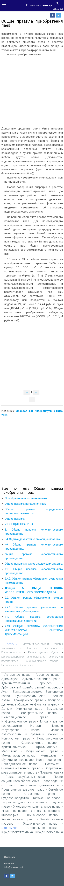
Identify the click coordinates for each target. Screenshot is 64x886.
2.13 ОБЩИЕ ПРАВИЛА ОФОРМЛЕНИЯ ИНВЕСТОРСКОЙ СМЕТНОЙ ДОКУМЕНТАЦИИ (34, 630)
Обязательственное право (20, 768)
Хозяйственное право (17, 819)
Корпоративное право (39, 742)
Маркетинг (9, 751)
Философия (9, 815)
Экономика (9, 828)
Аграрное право (48, 674)
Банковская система (28, 691)
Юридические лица (49, 832)
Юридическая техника (17, 832)
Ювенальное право (42, 828)
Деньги (6, 708)
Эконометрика (36, 656)
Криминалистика (13, 747)
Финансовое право (42, 815)
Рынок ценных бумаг (43, 652)
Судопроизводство (15, 798)
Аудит (5, 691)
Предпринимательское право (23, 789)
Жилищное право (29, 708)
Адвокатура (9, 679)
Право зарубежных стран (25, 776)
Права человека (51, 772)
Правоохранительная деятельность (32, 785)
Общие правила (15, 518)
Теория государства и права (23, 802)
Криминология (46, 747)
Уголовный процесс (45, 810)
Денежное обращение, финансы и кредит (31, 704)
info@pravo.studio (14, 867)
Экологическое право (40, 823)
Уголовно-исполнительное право (37, 806)
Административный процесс (26, 683)
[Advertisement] (32, 91)
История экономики (36, 644)
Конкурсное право (15, 738)
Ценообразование (12, 656)
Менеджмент (50, 755)
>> (61, 8)
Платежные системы (41, 648)
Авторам (9, 863)
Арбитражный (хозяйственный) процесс (30, 687)
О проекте (10, 857)
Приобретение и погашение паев (26, 498)
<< (54, 8)
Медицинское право (42, 751)
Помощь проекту (39, 5)
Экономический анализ (16, 665)
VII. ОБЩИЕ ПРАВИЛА (19, 524)
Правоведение (52, 781)
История (36, 725)
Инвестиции (11, 644)
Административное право (41, 679)
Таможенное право (46, 798)
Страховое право (39, 793)
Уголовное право (14, 810)
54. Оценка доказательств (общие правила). (33, 539)
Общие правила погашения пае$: (25, 503)
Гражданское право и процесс (37, 700)
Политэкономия (11, 652)
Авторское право (17, 674)
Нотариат (52, 764)
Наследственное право (19, 764)
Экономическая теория (42, 661)
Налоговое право (48, 759)
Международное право (18, 755)
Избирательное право (39, 713)
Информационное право (18, 721)
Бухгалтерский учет (30, 696)
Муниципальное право (17, 759)
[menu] (4, 5)
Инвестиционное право (24, 717)
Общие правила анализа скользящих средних (34, 563)
